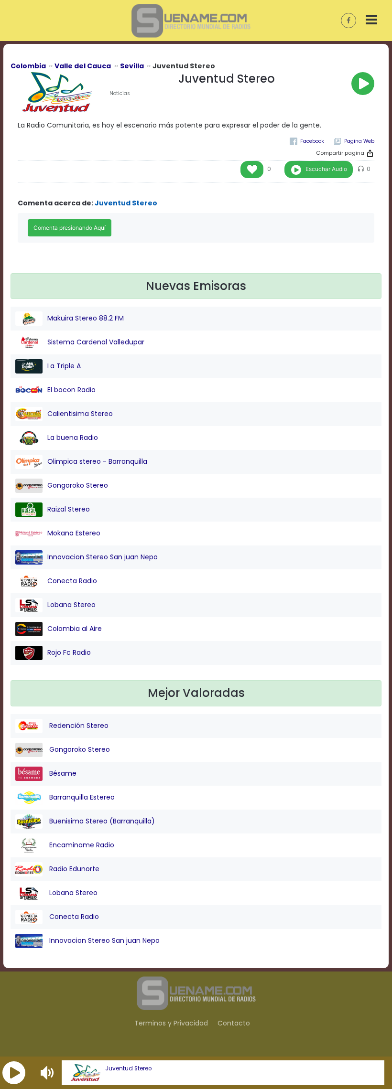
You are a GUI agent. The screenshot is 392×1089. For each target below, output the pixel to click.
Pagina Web (359, 141)
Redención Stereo (78, 725)
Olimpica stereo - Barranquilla (97, 461)
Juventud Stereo (128, 1068)
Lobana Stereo (71, 604)
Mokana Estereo (73, 533)
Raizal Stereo (68, 509)
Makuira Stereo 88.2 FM (85, 318)
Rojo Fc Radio (69, 652)
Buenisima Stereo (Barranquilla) (101, 821)
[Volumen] (48, 1072)
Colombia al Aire (74, 628)
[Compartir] (370, 153)
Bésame (61, 773)
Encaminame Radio (80, 845)
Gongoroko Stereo (77, 485)
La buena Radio (72, 437)
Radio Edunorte (73, 869)
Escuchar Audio (326, 168)
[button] (13, 1072)
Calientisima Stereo (80, 413)
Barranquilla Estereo (81, 797)
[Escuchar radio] (362, 83)
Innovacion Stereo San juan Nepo (102, 557)
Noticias (119, 93)
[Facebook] (307, 141)
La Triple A (64, 366)
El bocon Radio (71, 390)
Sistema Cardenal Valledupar (95, 342)
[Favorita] (251, 169)
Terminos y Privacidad (171, 1023)
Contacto (234, 1023)
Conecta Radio (72, 581)
